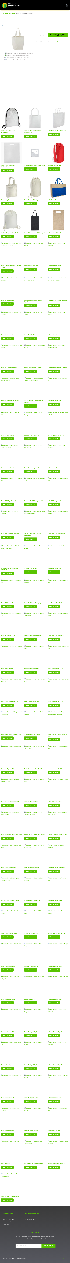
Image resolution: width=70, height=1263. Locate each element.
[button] (42, 5)
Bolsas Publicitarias (10, 13)
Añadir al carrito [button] (7, 136)
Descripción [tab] (5, 68)
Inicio (2, 13)
